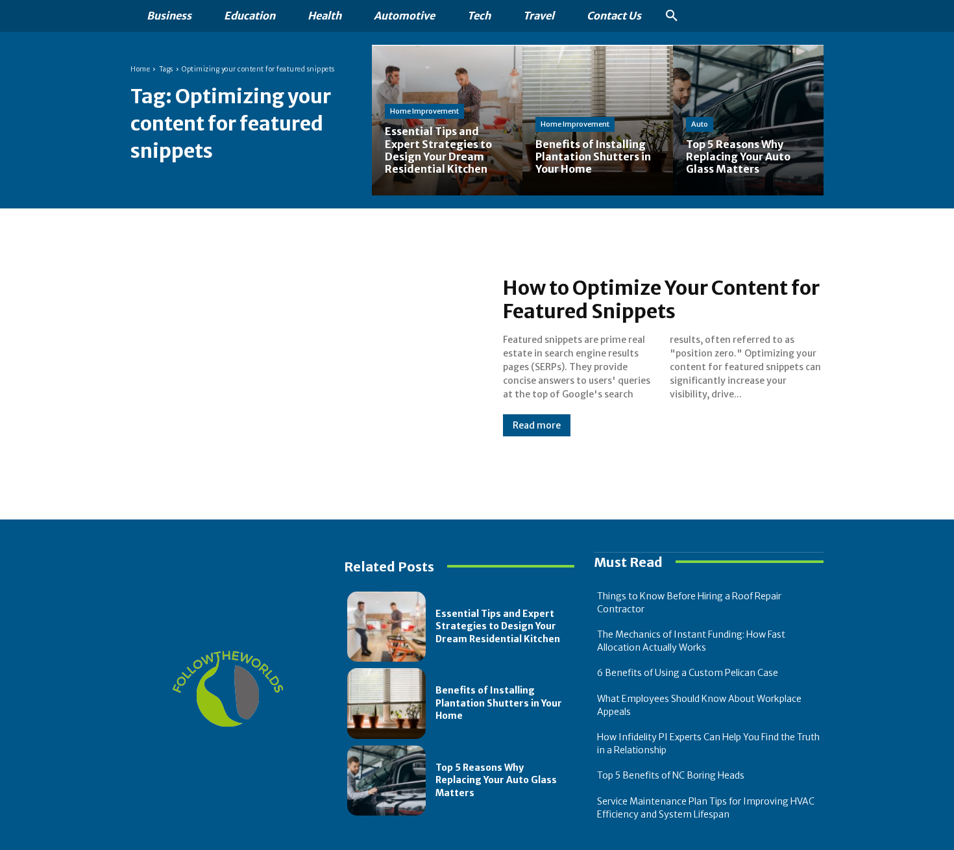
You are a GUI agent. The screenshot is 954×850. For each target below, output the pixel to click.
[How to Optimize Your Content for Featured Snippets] (303, 355)
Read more (537, 425)
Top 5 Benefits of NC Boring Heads (670, 775)
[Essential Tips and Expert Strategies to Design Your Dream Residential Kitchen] (447, 120)
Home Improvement (424, 111)
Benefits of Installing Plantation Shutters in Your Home (498, 702)
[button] (671, 16)
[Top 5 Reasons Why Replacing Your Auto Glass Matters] (748, 120)
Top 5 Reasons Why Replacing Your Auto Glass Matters (496, 780)
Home (140, 69)
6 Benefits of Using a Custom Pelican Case (687, 673)
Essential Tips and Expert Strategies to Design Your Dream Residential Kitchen (497, 626)
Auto (699, 124)
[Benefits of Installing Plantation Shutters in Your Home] (386, 703)
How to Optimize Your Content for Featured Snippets (661, 299)
